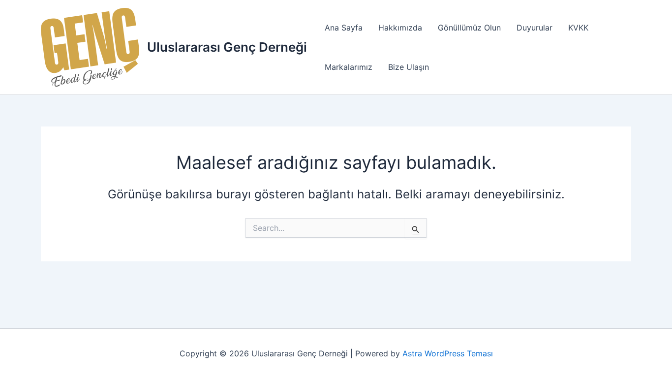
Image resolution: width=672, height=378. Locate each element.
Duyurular (534, 27)
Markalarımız (348, 67)
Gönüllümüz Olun (469, 27)
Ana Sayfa (344, 27)
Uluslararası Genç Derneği (227, 47)
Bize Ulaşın (408, 67)
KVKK (578, 27)
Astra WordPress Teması (447, 353)
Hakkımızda (400, 27)
